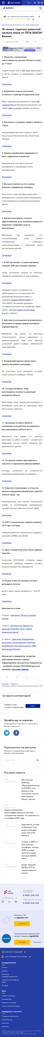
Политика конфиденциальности (9, 975)
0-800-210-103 (31, 895)
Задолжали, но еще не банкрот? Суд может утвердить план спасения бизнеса (30, 830)
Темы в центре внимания (11, 1006)
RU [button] (29, 3)
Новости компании (8, 996)
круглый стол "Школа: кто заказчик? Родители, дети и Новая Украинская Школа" (17, 629)
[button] (3, 2)
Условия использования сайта (10, 981)
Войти (33, 706)
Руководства (6, 999)
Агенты (4, 967)
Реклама (5, 985)
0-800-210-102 (31, 903)
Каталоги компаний (9, 1003)
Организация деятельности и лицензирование (20, 25)
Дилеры (5, 971)
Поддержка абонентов (10, 1016)
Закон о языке (14, 108)
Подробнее (37, 942)
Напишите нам (7, 1020)
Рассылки (5, 1023)
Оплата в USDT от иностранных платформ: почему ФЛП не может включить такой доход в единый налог (30, 850)
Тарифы (22, 924)
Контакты (5, 1026)
